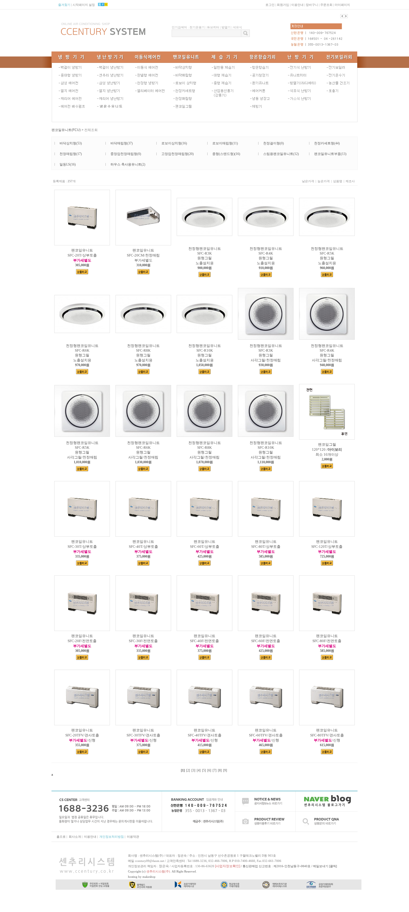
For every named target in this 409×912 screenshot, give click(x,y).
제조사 (350, 181)
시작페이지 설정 (84, 4)
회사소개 (75, 836)
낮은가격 (308, 181)
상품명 (337, 181)
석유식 (237, 27)
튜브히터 (213, 27)
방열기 (226, 27)
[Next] (342, 16)
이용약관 (133, 836)
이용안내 (297, 4)
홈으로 (61, 836)
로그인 (270, 4)
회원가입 (283, 4)
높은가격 (323, 181)
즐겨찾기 (64, 4)
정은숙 (164, 866)
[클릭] (333, 866)
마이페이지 (342, 4)
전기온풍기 (197, 27)
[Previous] (346, 16)
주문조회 (326, 4)
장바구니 (312, 4)
